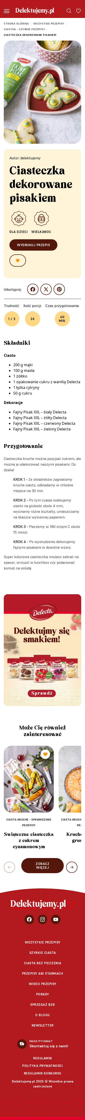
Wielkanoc (41, 232)
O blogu (42, 1015)
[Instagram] (42, 919)
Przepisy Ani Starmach (42, 973)
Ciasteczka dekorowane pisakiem (30, 35)
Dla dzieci (18, 232)
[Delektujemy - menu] (6, 11)
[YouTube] (55, 919)
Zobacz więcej (42, 866)
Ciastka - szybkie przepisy (24, 29)
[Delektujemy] (38, 11)
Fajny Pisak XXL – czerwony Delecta (44, 423)
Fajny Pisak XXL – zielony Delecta (42, 429)
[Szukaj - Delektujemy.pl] (69, 11)
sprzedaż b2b (42, 1004)
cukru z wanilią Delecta (59, 381)
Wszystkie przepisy (48, 23)
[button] (71, 867)
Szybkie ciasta (42, 953)
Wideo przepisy (42, 984)
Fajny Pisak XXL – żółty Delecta (40, 417)
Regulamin (42, 1058)
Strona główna (16, 23)
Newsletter (43, 1025)
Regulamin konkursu (42, 1073)
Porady (42, 994)
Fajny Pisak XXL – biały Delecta (39, 412)
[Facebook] (29, 919)
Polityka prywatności (42, 1066)
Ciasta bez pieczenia (42, 963)
